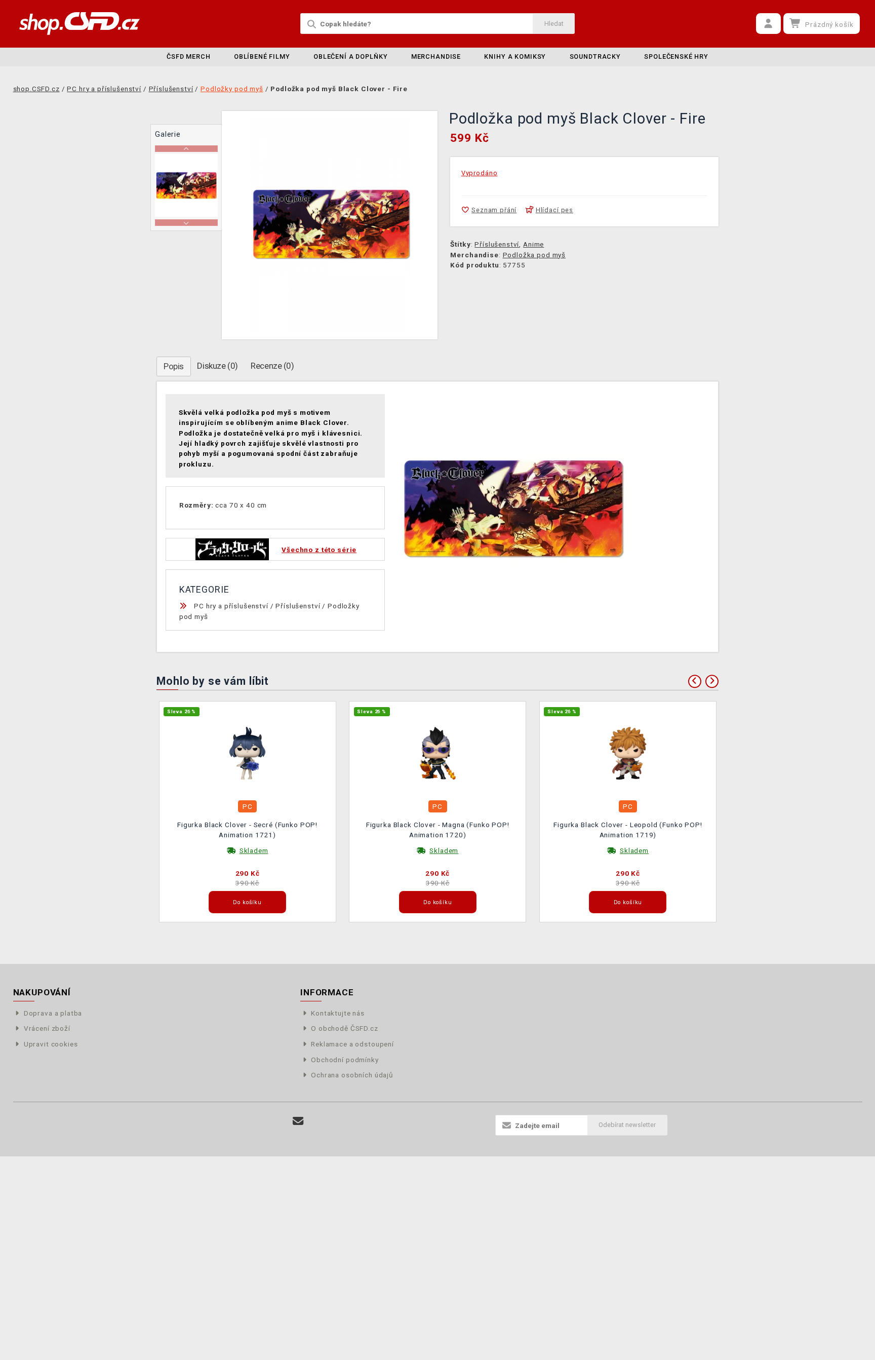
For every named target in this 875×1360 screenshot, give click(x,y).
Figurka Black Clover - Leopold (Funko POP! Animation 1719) (627, 830)
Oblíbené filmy (262, 56)
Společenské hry (676, 56)
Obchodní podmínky (344, 1060)
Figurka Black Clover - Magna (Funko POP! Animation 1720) (437, 830)
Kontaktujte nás (338, 1013)
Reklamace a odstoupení (352, 1044)
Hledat (554, 23)
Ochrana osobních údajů (352, 1075)
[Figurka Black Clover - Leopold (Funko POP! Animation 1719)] (627, 752)
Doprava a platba (53, 1013)
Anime (533, 244)
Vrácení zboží (47, 1028)
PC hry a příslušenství (231, 606)
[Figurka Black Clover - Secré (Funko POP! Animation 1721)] (247, 752)
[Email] (298, 1121)
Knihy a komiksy (515, 56)
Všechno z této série (319, 550)
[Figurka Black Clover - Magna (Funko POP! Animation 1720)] (438, 752)
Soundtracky (595, 56)
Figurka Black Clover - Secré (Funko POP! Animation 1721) (247, 830)
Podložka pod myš (534, 255)
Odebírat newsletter (627, 1125)
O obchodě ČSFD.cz (344, 1028)
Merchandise (436, 56)
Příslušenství (496, 244)
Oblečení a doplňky (350, 56)
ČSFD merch (189, 56)
